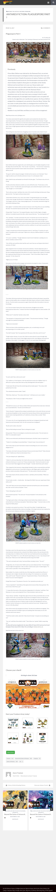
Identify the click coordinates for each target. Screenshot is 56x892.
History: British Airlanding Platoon (16, 785)
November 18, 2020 (41, 816)
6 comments (46, 28)
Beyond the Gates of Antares (16, 11)
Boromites (15, 812)
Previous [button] (4, 809)
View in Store (10, 752)
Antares (10, 758)
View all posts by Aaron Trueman (28, 776)
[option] (15, 810)
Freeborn (27, 11)
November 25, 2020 (15, 816)
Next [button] (51, 809)
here (24, 115)
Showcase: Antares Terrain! (41, 785)
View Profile (16, 776)
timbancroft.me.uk (38, 626)
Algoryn (8, 811)
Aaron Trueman (18, 773)
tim (21, 761)
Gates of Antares (12, 761)
